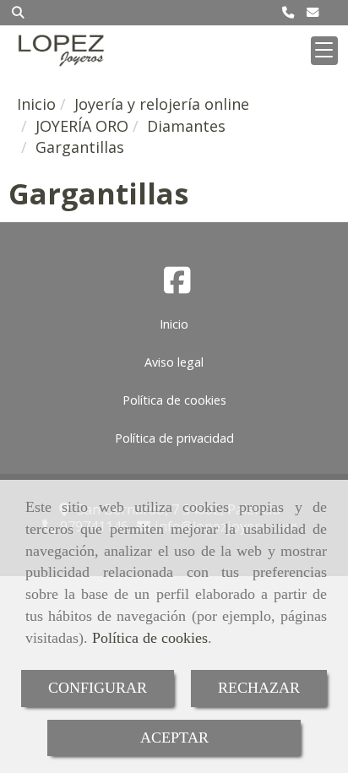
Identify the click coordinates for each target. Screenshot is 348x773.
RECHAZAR (259, 687)
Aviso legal (174, 362)
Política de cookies (150, 637)
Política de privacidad (174, 438)
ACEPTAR (174, 737)
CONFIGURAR (97, 687)
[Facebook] (177, 285)
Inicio (174, 324)
